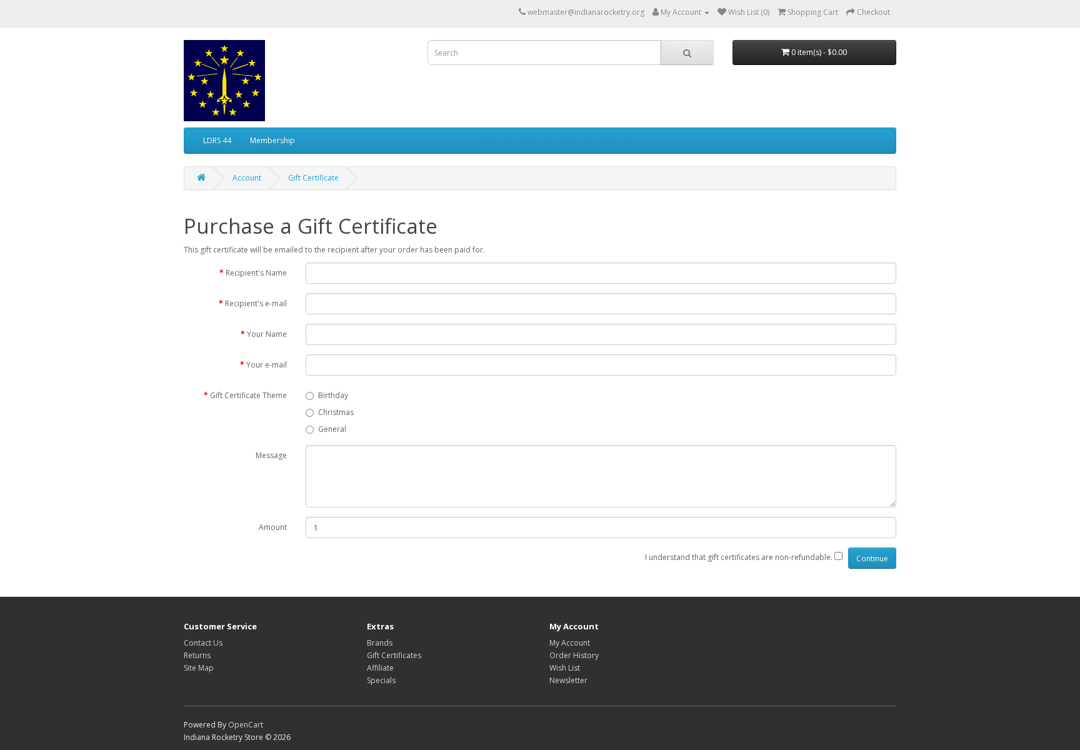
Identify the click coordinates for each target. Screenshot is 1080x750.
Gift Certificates (394, 655)
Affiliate (380, 667)
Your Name (267, 334)
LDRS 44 (217, 140)
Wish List (564, 667)
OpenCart (245, 724)
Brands (379, 643)
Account (246, 177)
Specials (381, 680)
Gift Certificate (313, 177)
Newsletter (568, 680)
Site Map (199, 667)
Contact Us (203, 643)
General (332, 429)
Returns (197, 655)
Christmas (336, 412)
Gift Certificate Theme (248, 395)
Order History (574, 655)
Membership (272, 140)
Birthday (333, 395)
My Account (569, 643)
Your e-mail (266, 364)
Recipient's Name (256, 273)
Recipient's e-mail (256, 303)
